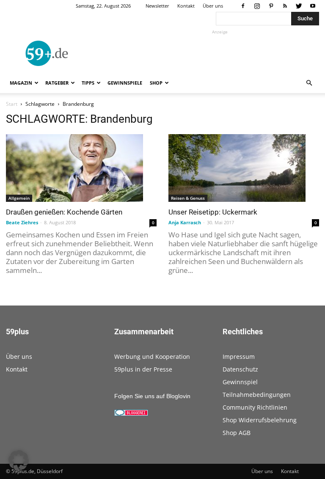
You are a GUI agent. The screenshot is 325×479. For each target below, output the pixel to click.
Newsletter (157, 6)
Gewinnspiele (124, 83)
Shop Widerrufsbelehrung (260, 420)
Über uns (213, 6)
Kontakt (186, 6)
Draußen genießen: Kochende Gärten (64, 212)
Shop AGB (237, 433)
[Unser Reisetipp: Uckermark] (243, 168)
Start (11, 103)
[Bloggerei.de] (131, 413)
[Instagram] (257, 6)
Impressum (239, 356)
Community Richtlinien (255, 407)
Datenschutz (240, 369)
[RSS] (284, 6)
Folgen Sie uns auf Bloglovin (152, 396)
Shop (156, 83)
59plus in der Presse (143, 369)
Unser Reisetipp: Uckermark (212, 212)
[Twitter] (298, 6)
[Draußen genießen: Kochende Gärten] (81, 168)
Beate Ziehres (22, 222)
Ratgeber (57, 83)
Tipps (88, 83)
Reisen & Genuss (188, 198)
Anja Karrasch (184, 222)
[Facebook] (243, 6)
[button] (309, 83)
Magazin (21, 83)
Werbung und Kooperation (152, 356)
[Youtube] (312, 6)
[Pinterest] (270, 6)
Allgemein (19, 198)
